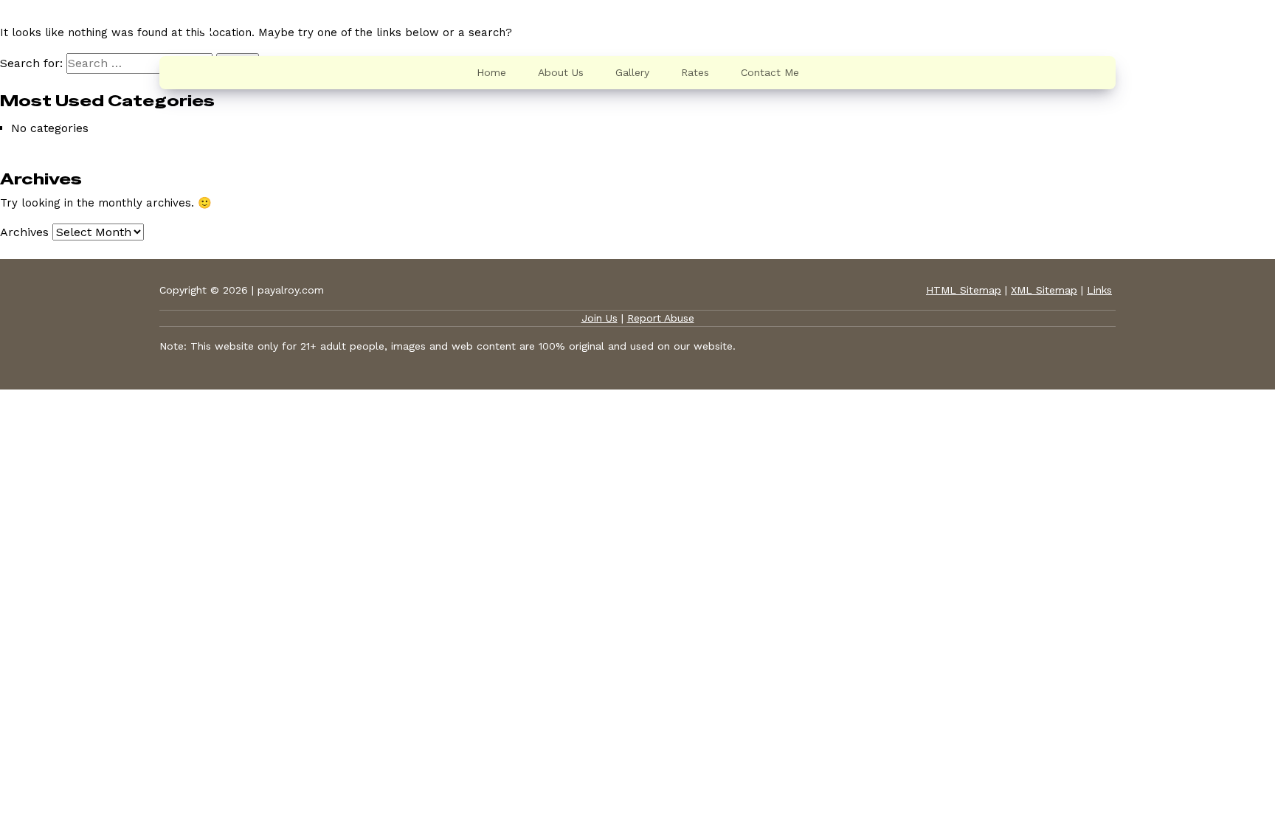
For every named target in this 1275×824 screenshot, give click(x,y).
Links (1099, 290)
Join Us (599, 318)
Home (491, 72)
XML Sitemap (1044, 290)
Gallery (632, 72)
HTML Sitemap (963, 290)
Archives (24, 232)
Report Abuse (660, 318)
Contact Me (770, 72)
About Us (561, 72)
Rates (695, 72)
